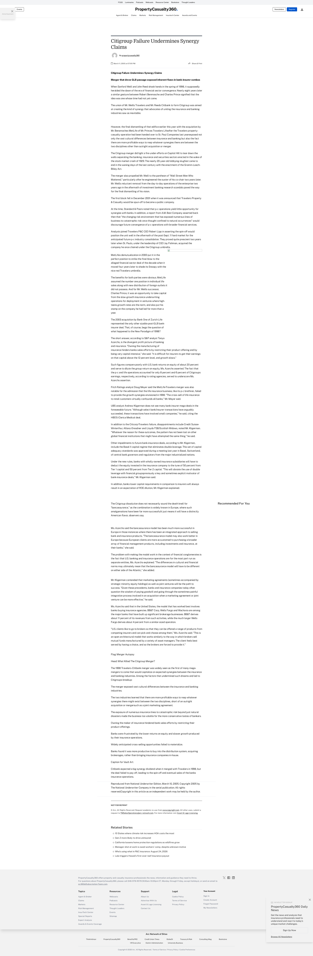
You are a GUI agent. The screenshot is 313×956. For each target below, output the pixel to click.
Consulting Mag (205, 939)
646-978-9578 (135, 881)
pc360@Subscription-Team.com (92, 884)
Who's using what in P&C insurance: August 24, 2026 (141, 851)
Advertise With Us (149, 900)
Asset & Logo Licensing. (187, 813)
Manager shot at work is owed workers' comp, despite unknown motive (150, 847)
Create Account (210, 900)
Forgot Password (210, 904)
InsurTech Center (85, 912)
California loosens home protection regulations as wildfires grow (147, 842)
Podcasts (139, 2)
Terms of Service (179, 900)
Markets (81, 904)
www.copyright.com (170, 810)
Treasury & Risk (186, 939)
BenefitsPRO (132, 939)
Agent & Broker (85, 897)
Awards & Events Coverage (90, 924)
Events (19, 9)
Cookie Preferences (187, 950)
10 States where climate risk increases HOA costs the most (144, 833)
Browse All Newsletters (281, 937)
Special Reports (85, 916)
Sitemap (113, 916)
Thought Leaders (188, 2)
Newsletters (279, 9)
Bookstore (175, 2)
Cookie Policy (178, 897)
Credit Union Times (152, 939)
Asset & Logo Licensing (151, 904)
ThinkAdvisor (91, 939)
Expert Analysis (85, 920)
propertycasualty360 (131, 55)
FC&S (120, 2)
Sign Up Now (289, 930)
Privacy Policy (178, 904)
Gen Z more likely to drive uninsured (133, 838)
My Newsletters (210, 908)
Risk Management (86, 908)
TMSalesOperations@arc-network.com (136, 813)
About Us (145, 897)
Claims (81, 900)
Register (292, 9)
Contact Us (145, 908)
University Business (175, 943)
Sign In (206, 896)
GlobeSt (170, 939)
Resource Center (162, 2)
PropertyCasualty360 (111, 939)
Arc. (133, 950)
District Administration (154, 943)
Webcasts (149, 2)
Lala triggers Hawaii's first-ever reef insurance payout (142, 856)
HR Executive (135, 943)
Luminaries (129, 2)
